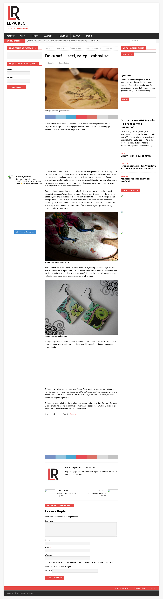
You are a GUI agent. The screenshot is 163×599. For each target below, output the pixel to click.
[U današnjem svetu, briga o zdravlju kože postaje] (20, 190)
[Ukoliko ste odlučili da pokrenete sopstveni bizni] (29, 215)
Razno (89, 36)
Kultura (63, 36)
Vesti (22, 36)
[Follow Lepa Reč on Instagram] (73, 478)
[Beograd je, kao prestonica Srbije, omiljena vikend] (29, 224)
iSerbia (73, 414)
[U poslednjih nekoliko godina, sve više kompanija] (37, 215)
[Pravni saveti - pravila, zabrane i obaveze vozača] (37, 199)
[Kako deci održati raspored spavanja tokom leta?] (12, 224)
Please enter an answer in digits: (58, 566)
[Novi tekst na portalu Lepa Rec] (20, 215)
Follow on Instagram (26, 232)
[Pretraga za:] (143, 40)
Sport (35, 36)
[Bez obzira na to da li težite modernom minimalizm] (12, 207)
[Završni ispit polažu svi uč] (29, 190)
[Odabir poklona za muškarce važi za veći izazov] (37, 224)
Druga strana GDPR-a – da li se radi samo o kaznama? (138, 124)
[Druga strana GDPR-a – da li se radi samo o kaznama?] (138, 108)
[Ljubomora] (138, 62)
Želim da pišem (139, 588)
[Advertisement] (81, 151)
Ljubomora (128, 75)
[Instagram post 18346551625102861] (37, 190)
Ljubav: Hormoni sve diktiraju (136, 155)
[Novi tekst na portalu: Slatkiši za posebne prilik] (12, 215)
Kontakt (153, 588)
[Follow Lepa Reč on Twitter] (78, 478)
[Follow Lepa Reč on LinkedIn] (82, 478)
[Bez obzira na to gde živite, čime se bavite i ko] (12, 190)
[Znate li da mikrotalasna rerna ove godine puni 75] (20, 224)
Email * (10, 77)
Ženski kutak (64, 63)
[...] (153, 90)
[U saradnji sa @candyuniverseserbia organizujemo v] (37, 207)
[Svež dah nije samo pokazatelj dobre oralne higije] (20, 199)
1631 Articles (90, 467)
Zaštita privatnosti (121, 588)
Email (47, 547)
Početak (11, 36)
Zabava (76, 36)
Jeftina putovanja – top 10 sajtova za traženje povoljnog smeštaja (138, 167)
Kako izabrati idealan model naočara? (135, 180)
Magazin (48, 36)
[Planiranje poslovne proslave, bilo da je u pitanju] (29, 199)
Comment (49, 521)
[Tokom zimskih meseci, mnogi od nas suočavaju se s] (20, 207)
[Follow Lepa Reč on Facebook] (69, 478)
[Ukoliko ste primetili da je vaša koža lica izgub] (12, 199)
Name (48, 540)
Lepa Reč (51, 63)
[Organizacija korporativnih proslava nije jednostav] (29, 207)
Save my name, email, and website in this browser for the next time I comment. (80, 562)
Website (48, 555)
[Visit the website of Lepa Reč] (66, 478)
